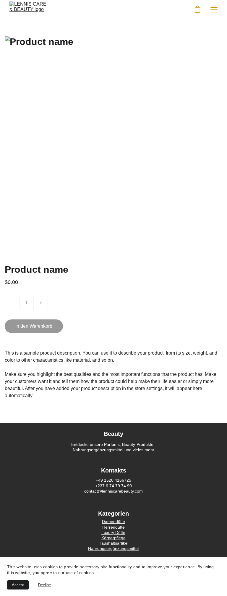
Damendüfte (113, 521)
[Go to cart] (197, 9)
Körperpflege (113, 537)
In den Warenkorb (33, 326)
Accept (18, 585)
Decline (44, 585)
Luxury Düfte (113, 532)
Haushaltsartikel (113, 543)
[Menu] (214, 9)
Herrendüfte (113, 527)
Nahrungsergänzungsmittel (113, 548)
